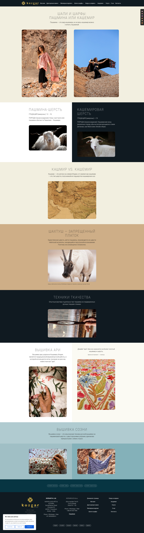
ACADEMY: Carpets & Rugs (90, 485)
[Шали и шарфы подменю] (83, 3)
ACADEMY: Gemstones (52, 485)
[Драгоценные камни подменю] (58, 3)
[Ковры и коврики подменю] (95, 3)
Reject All (20, 526)
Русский (69, 525)
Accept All (29, 526)
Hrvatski (62, 525)
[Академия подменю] (103, 3)
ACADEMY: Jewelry (64, 485)
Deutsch (75, 525)
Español (88, 525)
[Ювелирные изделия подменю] (72, 3)
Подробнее (72, 514)
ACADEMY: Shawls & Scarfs (76, 485)
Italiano (82, 525)
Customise (9, 526)
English (55, 525)
